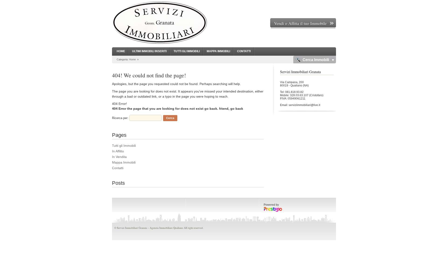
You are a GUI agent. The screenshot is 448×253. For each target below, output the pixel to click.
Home (121, 51)
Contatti (244, 51)
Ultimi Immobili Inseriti (149, 51)
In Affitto (118, 151)
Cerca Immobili (316, 60)
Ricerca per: (120, 118)
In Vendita (119, 157)
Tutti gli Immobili (187, 51)
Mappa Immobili (218, 51)
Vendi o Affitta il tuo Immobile (300, 23)
